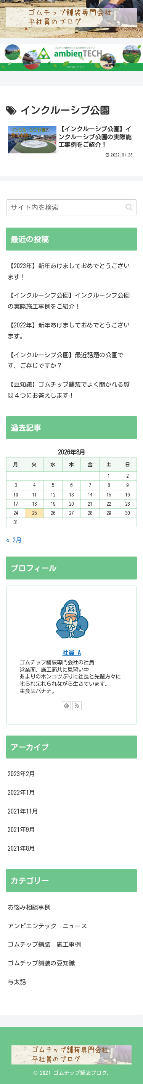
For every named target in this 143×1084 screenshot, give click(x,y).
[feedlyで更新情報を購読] (66, 705)
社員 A (72, 652)
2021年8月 (21, 848)
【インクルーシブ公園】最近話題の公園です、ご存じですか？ (66, 360)
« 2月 (14, 540)
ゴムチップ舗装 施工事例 (44, 944)
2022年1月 (21, 792)
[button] (129, 207)
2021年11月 (23, 811)
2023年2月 (21, 774)
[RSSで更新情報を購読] (77, 705)
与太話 (17, 982)
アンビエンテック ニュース (47, 926)
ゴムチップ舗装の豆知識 (41, 963)
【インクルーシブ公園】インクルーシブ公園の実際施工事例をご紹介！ (69, 300)
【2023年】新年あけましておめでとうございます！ (69, 271)
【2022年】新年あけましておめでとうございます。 (69, 330)
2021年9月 (21, 830)
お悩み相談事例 (29, 907)
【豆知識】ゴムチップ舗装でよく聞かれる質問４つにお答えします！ (69, 390)
